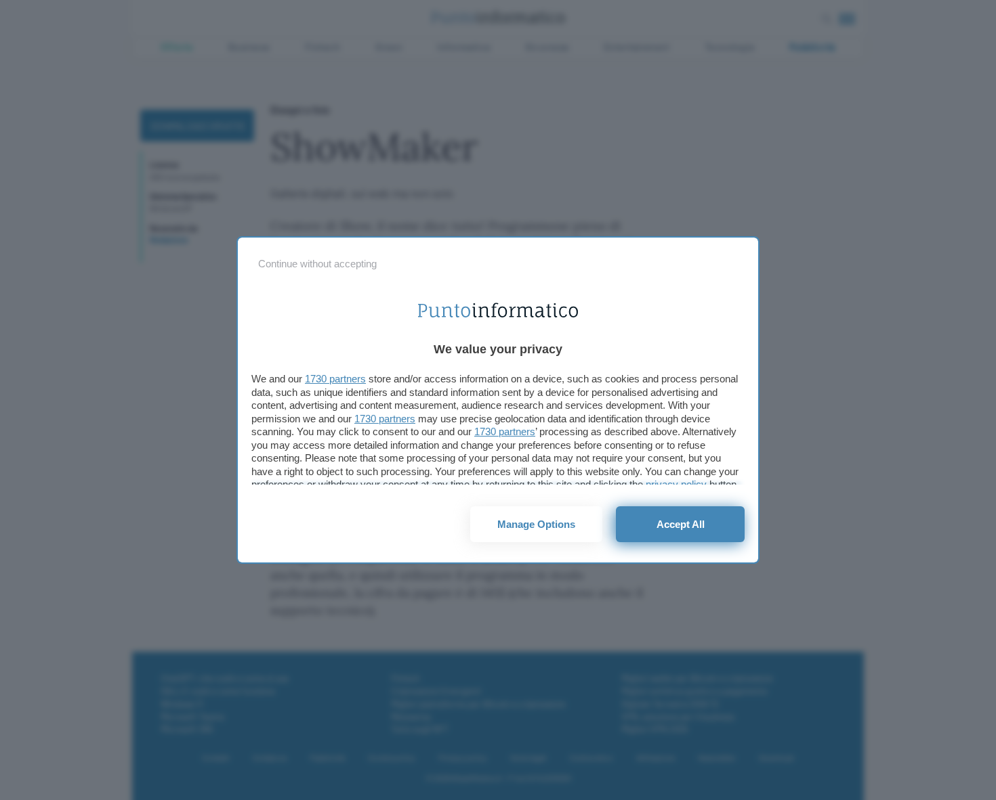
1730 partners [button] (335, 378)
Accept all (681, 524)
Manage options (536, 524)
